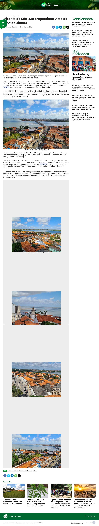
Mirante (6, 87)
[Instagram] (88, 516)
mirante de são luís (27, 470)
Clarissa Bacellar (12, 27)
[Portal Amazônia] (49, 4)
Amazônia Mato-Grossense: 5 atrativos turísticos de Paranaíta (12, 502)
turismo (35, 470)
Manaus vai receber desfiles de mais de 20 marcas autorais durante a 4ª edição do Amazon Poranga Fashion (83, 88)
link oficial (43, 164)
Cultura (9, 470)
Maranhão (15, 16)
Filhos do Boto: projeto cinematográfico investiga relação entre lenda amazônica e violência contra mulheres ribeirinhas (84, 117)
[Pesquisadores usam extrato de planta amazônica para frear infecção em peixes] (37, 491)
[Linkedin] (60, 27)
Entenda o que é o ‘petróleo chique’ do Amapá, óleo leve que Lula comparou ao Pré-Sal (83, 107)
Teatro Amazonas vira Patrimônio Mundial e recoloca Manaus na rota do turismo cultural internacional (83, 43)
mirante (20, 470)
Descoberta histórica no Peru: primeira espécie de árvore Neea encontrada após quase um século (83, 98)
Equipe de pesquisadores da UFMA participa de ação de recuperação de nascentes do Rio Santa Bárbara (83, 33)
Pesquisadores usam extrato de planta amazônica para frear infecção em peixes (83, 24)
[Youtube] (94, 516)
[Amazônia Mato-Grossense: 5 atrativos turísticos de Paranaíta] (14, 491)
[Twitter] (57, 27)
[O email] (67, 27)
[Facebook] (53, 27)
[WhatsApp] (64, 27)
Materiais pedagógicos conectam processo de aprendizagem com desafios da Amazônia (82, 77)
